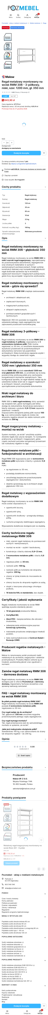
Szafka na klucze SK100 (11, 974)
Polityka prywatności (9, 903)
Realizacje (5, 997)
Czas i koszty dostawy (10, 898)
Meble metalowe (35, 23)
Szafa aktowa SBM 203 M (11, 979)
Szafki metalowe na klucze (12, 949)
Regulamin (5, 910)
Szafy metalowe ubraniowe (12, 942)
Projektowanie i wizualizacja (12, 995)
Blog (3, 1002)
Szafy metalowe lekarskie (11, 944)
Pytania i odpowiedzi (9, 905)
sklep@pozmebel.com (13, 888)
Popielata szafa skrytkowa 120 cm (14, 933)
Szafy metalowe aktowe (11, 953)
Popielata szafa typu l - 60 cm (13, 930)
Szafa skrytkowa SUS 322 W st (13, 970)
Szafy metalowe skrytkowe (12, 951)
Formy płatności (7, 901)
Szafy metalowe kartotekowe (13, 956)
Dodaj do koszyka (21, 153)
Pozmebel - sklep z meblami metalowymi (14, 23)
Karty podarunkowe (9, 990)
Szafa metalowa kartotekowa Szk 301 (16, 981)
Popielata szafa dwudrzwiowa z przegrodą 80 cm (20, 928)
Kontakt (4, 999)
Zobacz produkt (11, 863)
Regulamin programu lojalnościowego (15, 912)
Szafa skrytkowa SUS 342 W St (13, 972)
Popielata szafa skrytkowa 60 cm (14, 926)
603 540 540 (10, 884)
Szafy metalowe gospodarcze (13, 947)
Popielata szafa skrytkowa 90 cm (14, 924)
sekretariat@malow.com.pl (24, 788)
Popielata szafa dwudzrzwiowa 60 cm (16, 921)
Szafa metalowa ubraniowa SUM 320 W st (17, 965)
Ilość (3, 139)
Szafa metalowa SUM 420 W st (13, 967)
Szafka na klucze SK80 (10, 976)
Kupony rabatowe (8, 993)
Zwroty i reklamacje (9, 907)
